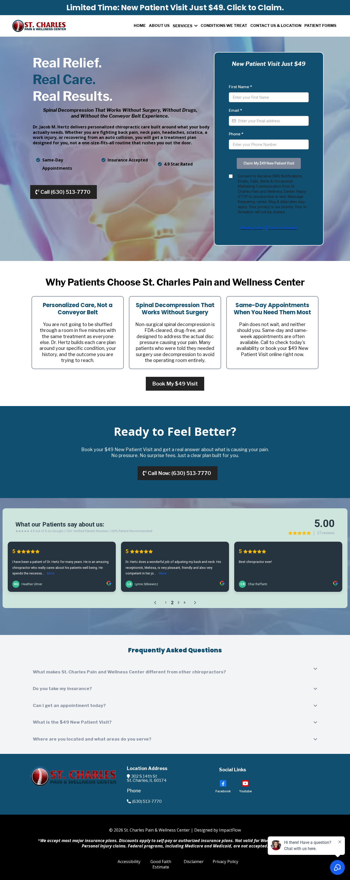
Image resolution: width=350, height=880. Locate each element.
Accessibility (129, 861)
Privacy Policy (225, 861)
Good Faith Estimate (160, 864)
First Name (240, 86)
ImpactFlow (230, 830)
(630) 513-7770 (147, 801)
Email (235, 110)
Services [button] (183, 26)
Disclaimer (194, 861)
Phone (236, 134)
